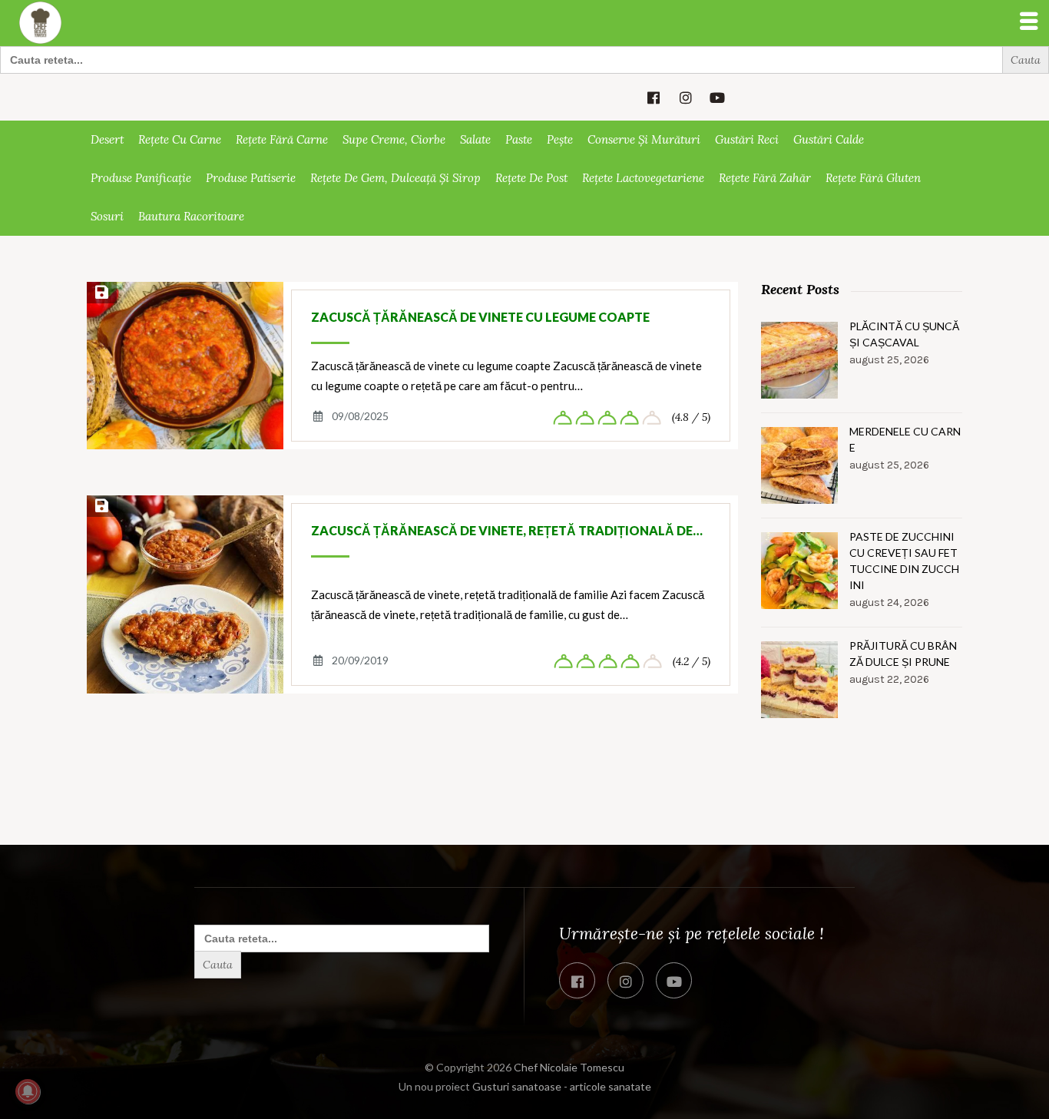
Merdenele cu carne (905, 439)
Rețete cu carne (179, 139)
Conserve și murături (643, 139)
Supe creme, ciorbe (393, 139)
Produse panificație (141, 177)
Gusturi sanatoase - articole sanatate (561, 1086)
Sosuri (107, 216)
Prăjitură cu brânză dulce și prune (903, 653)
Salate (475, 139)
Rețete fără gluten (873, 177)
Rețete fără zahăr (765, 177)
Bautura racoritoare (191, 216)
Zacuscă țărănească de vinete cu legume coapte (480, 317)
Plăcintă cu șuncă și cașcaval (904, 334)
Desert (107, 139)
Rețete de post (531, 177)
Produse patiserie (251, 177)
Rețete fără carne (282, 139)
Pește (560, 139)
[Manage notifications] (27, 1091)
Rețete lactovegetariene (643, 177)
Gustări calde (828, 139)
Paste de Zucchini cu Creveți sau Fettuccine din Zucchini (904, 560)
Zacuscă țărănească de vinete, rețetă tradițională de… (507, 530)
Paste (518, 139)
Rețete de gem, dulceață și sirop (395, 177)
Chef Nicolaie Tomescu (569, 1067)
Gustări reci (747, 139)
